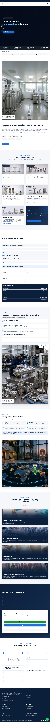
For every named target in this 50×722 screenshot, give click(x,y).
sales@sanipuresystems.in (7, 698)
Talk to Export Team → (6, 437)
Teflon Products (28, 708)
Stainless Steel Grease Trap (6, 708)
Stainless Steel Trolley (8, 217)
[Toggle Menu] (47, 4)
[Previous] (2, 25)
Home (27, 692)
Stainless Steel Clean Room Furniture (35, 196)
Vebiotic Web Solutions (28, 720)
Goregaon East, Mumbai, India (7, 700)
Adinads (23, 720)
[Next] (2, 31)
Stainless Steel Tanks (29, 711)
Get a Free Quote (8, 31)
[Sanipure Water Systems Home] (8, 4)
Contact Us (28, 697)
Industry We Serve (29, 695)
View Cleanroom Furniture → (32, 202)
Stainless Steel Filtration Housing (10, 196)
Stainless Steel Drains (8, 176)
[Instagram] (43, 720)
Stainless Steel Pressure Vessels (31, 713)
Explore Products (19, 31)
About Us (27, 693)
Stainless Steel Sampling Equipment (35, 176)
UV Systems (3, 713)
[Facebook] (41, 720)
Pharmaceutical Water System (31, 710)
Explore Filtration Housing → (8, 202)
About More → (5, 143)
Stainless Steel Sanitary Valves (31, 715)
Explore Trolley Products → (7, 223)
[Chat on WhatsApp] (47, 719)
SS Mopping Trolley (29, 706)
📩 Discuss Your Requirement (34, 220)
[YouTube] (45, 720)
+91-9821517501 (5, 696)
